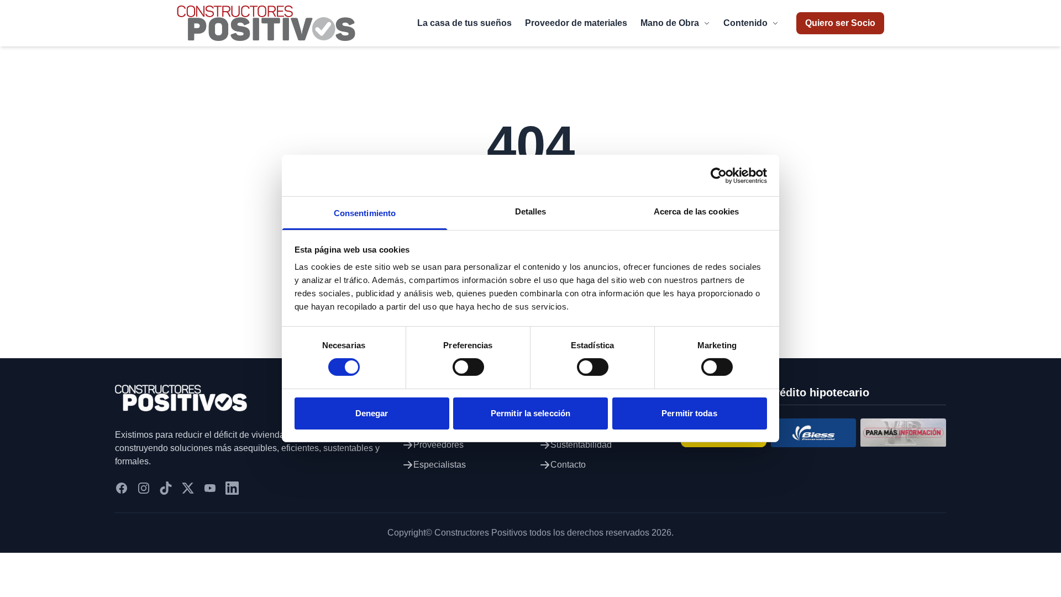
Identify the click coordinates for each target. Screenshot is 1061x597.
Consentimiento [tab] (365, 213)
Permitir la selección (530, 413)
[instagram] (143, 488)
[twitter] (188, 488)
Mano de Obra (669, 23)
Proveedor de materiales (576, 23)
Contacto (568, 464)
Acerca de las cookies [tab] (696, 211)
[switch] (468, 367)
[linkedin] (232, 488)
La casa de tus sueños (464, 23)
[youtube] (210, 488)
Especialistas (439, 464)
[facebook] (121, 488)
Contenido (745, 23)
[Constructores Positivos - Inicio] (266, 23)
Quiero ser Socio (840, 23)
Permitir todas (689, 413)
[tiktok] (165, 488)
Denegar (371, 413)
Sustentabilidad (581, 444)
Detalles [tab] (531, 211)
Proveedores (438, 444)
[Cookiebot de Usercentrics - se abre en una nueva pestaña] (718, 175)
